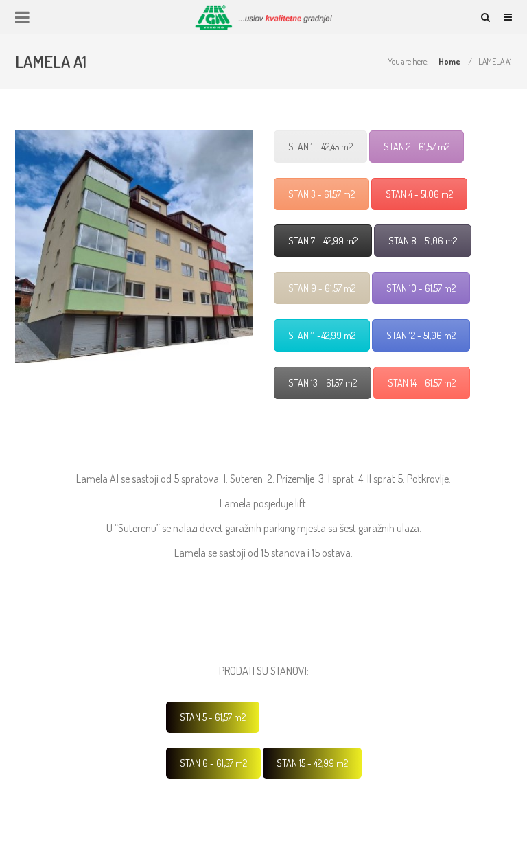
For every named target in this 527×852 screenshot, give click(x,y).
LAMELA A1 (495, 61)
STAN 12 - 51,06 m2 (421, 335)
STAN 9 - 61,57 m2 (321, 288)
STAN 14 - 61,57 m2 (422, 383)
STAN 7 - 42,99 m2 (323, 240)
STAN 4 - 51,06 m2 (419, 194)
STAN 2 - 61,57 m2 (416, 146)
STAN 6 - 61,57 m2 (213, 763)
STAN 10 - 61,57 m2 (421, 288)
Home (449, 61)
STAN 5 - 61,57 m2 (213, 717)
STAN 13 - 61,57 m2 (322, 383)
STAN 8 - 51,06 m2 (422, 240)
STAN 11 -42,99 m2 (321, 335)
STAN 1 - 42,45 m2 (320, 146)
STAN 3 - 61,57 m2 (321, 194)
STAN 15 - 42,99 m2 (312, 763)
